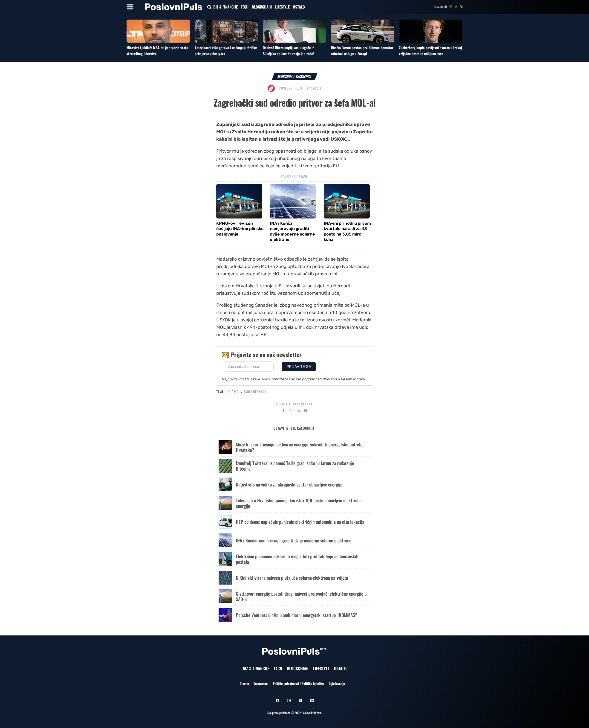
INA (228, 391)
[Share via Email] (305, 411)
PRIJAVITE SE (298, 367)
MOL (237, 391)
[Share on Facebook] (283, 411)
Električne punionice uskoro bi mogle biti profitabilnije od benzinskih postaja (297, 559)
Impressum (261, 683)
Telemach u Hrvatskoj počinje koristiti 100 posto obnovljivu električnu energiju (298, 503)
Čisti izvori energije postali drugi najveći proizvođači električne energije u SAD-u (301, 596)
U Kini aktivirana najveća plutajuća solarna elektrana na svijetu (292, 577)
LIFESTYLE (282, 7)
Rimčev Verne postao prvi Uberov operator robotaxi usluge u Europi (362, 50)
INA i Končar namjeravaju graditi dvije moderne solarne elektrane (292, 231)
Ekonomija (285, 76)
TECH (244, 7)
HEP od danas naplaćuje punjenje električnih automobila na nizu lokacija (300, 521)
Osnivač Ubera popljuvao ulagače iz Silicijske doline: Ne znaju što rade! (288, 50)
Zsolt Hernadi (255, 391)
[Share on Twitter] (290, 411)
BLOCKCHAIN (262, 7)
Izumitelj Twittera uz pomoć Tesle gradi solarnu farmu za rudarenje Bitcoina (295, 466)
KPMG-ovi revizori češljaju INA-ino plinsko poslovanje (240, 229)
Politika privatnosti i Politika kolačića (298, 683)
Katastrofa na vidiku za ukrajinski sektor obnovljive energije (289, 484)
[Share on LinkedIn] (298, 411)
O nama (438, 6)
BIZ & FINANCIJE (225, 7)
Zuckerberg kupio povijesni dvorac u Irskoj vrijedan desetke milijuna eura (430, 50)
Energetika (303, 76)
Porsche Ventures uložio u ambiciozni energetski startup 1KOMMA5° (296, 615)
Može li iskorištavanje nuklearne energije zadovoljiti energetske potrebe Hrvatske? (300, 447)
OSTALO (299, 7)
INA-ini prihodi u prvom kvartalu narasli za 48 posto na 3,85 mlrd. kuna (347, 231)
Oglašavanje (337, 683)
